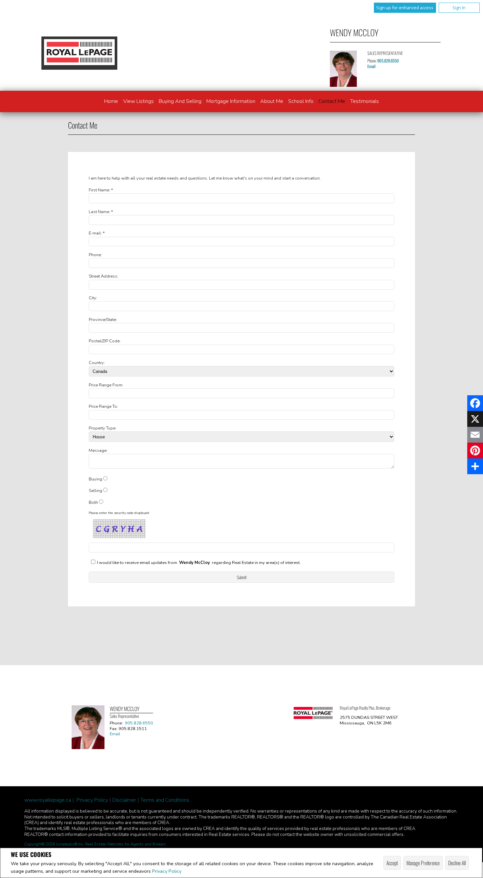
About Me (271, 101)
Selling (95, 491)
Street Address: (103, 276)
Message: (98, 450)
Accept (392, 863)
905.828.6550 (388, 61)
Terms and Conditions (164, 800)
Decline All (457, 863)
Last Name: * (101, 212)
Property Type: (102, 428)
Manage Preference (423, 863)
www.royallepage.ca (47, 800)
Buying (95, 479)
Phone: (95, 255)
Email (371, 66)
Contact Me (331, 101)
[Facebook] (475, 403)
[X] (475, 419)
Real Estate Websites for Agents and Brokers (125, 844)
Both (93, 502)
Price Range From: (106, 385)
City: (93, 298)
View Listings (138, 101)
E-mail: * (97, 233)
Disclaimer (124, 800)
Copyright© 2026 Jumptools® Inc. (54, 844)
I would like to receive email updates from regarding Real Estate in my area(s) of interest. (199, 563)
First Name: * (101, 190)
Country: (97, 363)
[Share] (475, 466)
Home (111, 101)
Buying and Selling (180, 101)
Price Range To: (103, 406)
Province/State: (103, 320)
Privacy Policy (166, 871)
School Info (300, 101)
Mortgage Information (230, 101)
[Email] (475, 435)
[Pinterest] (475, 450)
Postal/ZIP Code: (105, 341)
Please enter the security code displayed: (119, 513)
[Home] (79, 53)
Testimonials (364, 101)
